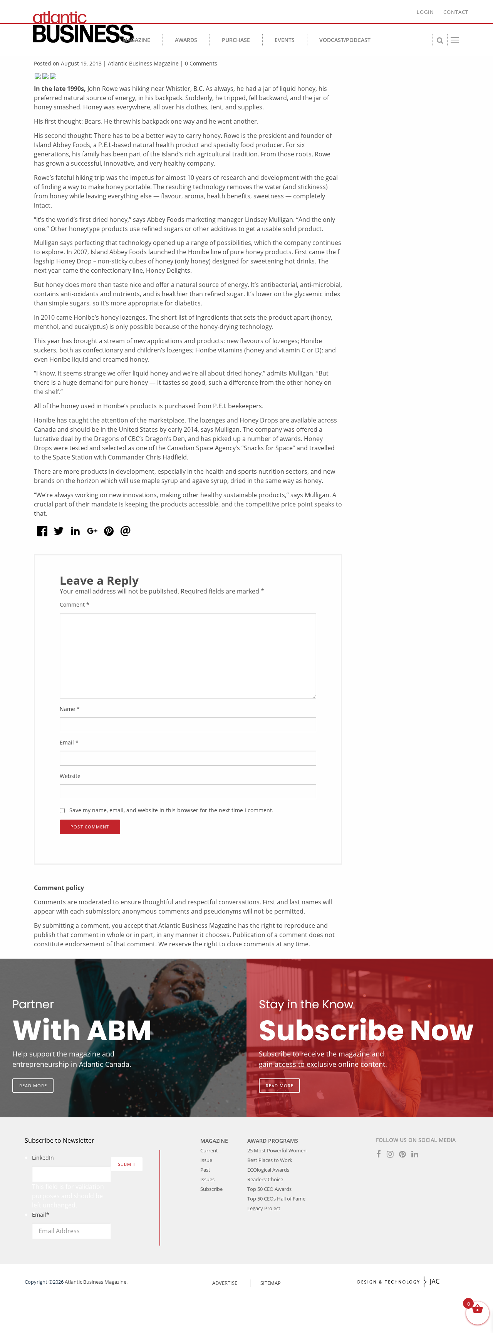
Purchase (236, 40)
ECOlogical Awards (268, 1169)
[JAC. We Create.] (398, 1282)
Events (285, 40)
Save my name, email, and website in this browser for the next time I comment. (171, 810)
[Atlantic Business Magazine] (80, 27)
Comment (74, 604)
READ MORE (33, 1085)
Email (69, 742)
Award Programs (272, 1140)
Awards (186, 40)
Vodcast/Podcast (345, 40)
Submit (127, 1164)
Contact (455, 11)
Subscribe (211, 1188)
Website (70, 776)
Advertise (224, 1282)
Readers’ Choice (265, 1179)
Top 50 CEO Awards (269, 1188)
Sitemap (270, 1282)
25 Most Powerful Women (277, 1150)
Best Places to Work (269, 1160)
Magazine (136, 40)
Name (70, 709)
